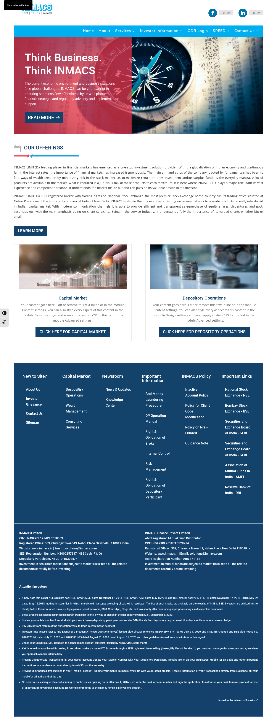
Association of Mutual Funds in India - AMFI (237, 471)
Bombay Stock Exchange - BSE (237, 408)
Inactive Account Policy (196, 392)
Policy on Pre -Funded (196, 430)
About (104, 30)
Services (123, 30)
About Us (33, 389)
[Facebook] (212, 13)
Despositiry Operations (74, 392)
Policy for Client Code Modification (197, 411)
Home (88, 30)
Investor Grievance (34, 401)
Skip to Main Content (18, 4)
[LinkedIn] (242, 13)
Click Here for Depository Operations (204, 331)
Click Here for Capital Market (73, 331)
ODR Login (198, 30)
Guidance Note (196, 443)
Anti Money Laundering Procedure (154, 400)
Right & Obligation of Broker (155, 437)
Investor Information (159, 30)
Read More (41, 117)
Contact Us (244, 30)
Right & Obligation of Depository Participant (155, 488)
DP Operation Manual (155, 419)
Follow (225, 13)
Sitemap (32, 422)
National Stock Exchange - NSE (237, 392)
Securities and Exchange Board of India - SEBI (237, 427)
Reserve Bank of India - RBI (238, 490)
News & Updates (118, 389)
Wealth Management (76, 408)
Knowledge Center (114, 403)
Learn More (30, 230)
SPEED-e (221, 30)
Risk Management (155, 466)
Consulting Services (74, 424)
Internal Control (157, 453)
